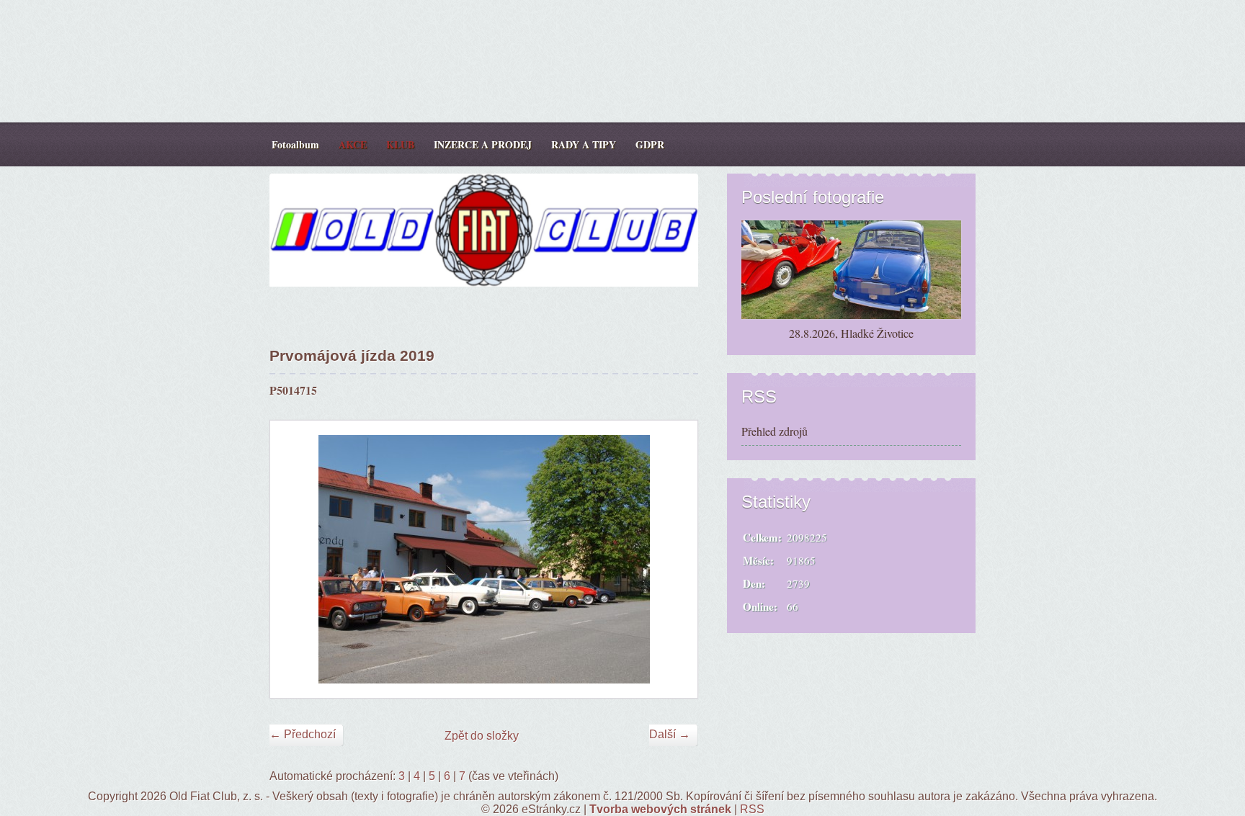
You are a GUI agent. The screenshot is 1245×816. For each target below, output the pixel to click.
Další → (669, 734)
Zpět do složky (482, 736)
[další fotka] (674, 559)
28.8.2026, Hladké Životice (851, 333)
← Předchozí (302, 734)
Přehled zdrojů (774, 431)
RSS (752, 809)
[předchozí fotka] (293, 559)
